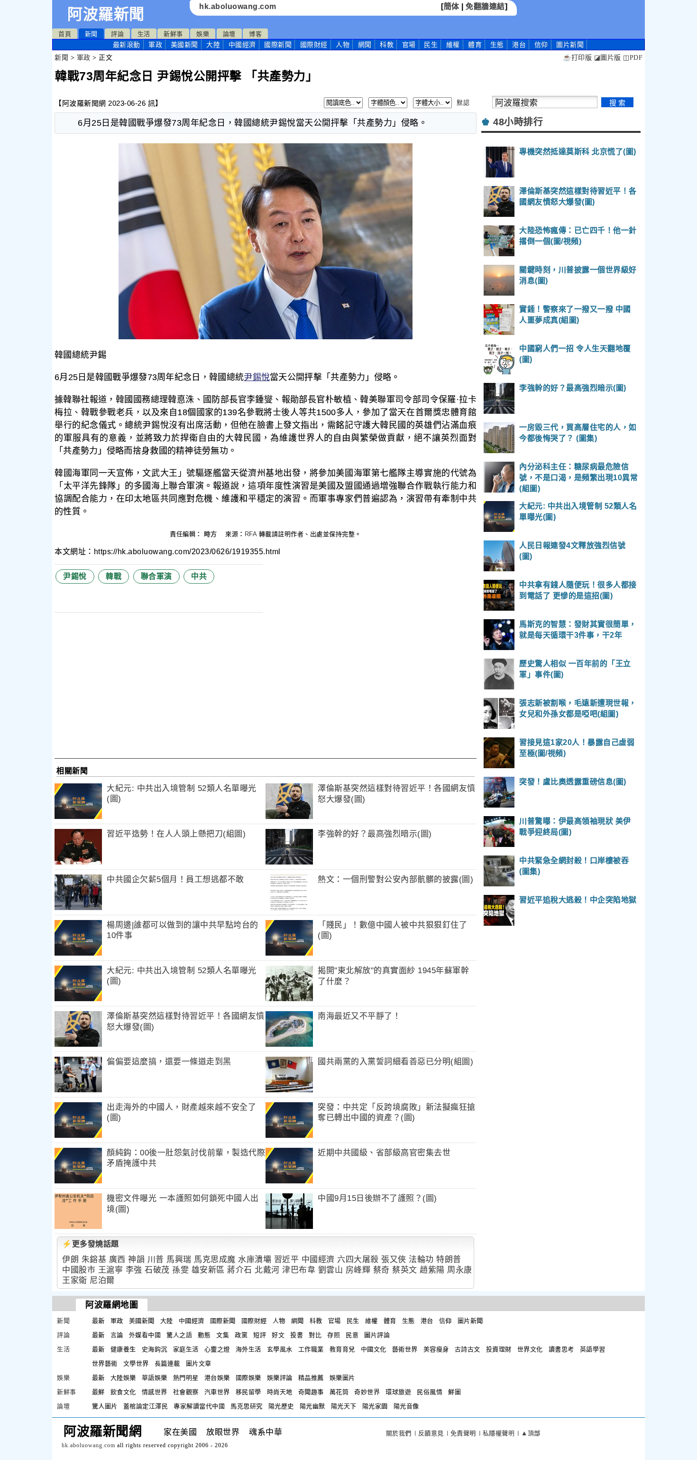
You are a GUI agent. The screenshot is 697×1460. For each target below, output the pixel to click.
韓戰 (113, 576)
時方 (211, 534)
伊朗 (70, 1259)
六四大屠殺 (358, 1259)
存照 (333, 1335)
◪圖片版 (607, 57)
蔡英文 (404, 1269)
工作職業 (311, 1349)
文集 (222, 1335)
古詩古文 (467, 1349)
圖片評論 (377, 1335)
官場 (409, 44)
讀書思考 (561, 1349)
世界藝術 (105, 1363)
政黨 (241, 1335)
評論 (117, 33)
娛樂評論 (280, 1377)
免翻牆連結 (485, 6)
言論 (116, 1335)
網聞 (365, 44)
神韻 (136, 1259)
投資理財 (499, 1349)
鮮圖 (454, 1391)
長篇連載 (167, 1363)
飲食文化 (123, 1391)
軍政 (155, 44)
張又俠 (393, 1259)
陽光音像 (406, 1406)
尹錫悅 (257, 377)
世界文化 (530, 1349)
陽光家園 (375, 1406)
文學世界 (136, 1363)
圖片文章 (198, 1363)
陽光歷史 (281, 1406)
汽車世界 (217, 1391)
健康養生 (123, 1349)
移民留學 (248, 1391)
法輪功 (421, 1259)
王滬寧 (110, 1269)
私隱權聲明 (499, 1433)
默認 (463, 102)
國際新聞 (278, 44)
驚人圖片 (105, 1406)
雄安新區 (208, 1269)
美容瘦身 (436, 1349)
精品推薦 (311, 1377)
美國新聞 (184, 44)
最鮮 (98, 1391)
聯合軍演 (156, 576)
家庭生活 (186, 1349)
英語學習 (592, 1349)
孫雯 (180, 1269)
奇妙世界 (367, 1391)
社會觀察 (186, 1391)
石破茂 (157, 1269)
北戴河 (267, 1269)
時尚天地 (280, 1391)
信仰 (541, 44)
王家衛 (74, 1280)
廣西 (117, 1259)
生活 (144, 33)
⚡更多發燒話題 (90, 1244)
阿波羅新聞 (106, 14)
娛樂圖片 (342, 1377)
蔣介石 (239, 1269)
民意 (352, 1335)
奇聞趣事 (311, 1391)
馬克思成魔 (215, 1259)
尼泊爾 (102, 1280)
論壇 (229, 33)
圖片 (570, 44)
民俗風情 (429, 1391)
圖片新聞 (470, 1320)
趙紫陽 (432, 1269)
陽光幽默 (312, 1406)
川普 (155, 1259)
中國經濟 (242, 44)
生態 (497, 44)
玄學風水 (280, 1349)
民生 (431, 44)
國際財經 (314, 44)
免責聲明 (463, 1433)
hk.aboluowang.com (237, 6)
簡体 (451, 6)
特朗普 (448, 1259)
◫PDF (632, 57)
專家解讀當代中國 (199, 1406)
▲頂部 (531, 1433)
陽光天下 (344, 1406)
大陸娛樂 (123, 1377)
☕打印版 (577, 57)
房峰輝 (358, 1269)
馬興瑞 (179, 1259)
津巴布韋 (298, 1269)
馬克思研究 (246, 1406)
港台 (519, 44)
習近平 (286, 1259)
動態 (204, 1335)
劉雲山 (330, 1269)
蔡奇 (381, 1269)
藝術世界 (405, 1349)
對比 (315, 1335)
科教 (387, 44)
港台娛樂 (217, 1377)
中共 (199, 576)
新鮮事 (173, 33)
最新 (126, 44)
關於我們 (399, 1433)
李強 (134, 1269)
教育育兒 (342, 1349)
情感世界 (154, 1391)
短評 (259, 1335)
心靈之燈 (217, 1349)
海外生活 (248, 1349)
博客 (255, 33)
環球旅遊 (398, 1391)
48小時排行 (518, 122)
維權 (453, 44)
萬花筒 (339, 1391)
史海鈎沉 (154, 1349)
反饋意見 (431, 1433)
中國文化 (373, 1349)
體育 (475, 44)
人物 (342, 44)
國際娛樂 (248, 1377)
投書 (296, 1335)
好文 (278, 1335)
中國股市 (78, 1269)
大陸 (213, 44)
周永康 (459, 1269)
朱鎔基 (94, 1259)
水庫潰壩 (254, 1259)
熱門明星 (186, 1377)
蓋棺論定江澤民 (145, 1406)
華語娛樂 (154, 1377)
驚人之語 (179, 1335)
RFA (251, 534)
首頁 (64, 33)
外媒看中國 (145, 1335)
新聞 (91, 33)
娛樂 (202, 33)
